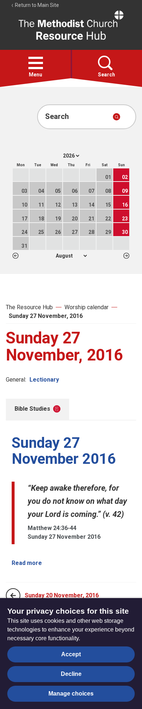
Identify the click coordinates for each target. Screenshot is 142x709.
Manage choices (71, 693)
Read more (27, 562)
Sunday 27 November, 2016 (46, 315)
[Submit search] (116, 116)
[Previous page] (13, 595)
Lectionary (44, 379)
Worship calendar (86, 307)
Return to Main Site (36, 5)
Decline (71, 674)
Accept (71, 654)
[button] (35, 63)
